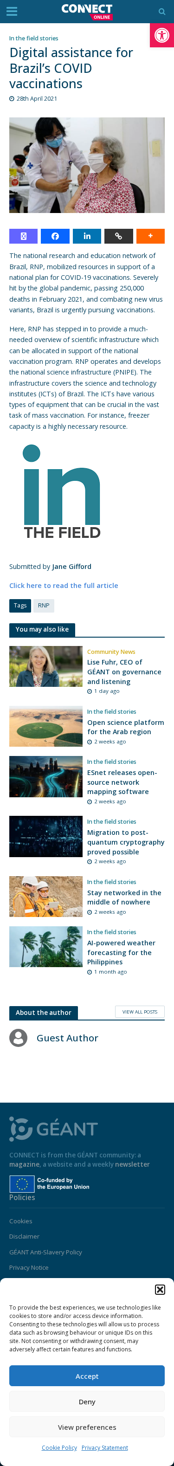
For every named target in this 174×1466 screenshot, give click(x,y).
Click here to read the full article (63, 585)
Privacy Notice (29, 1267)
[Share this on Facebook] (55, 236)
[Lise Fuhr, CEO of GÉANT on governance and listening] (46, 665)
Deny (87, 1401)
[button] (162, 35)
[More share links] (150, 236)
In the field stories (33, 38)
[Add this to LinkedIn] (87, 236)
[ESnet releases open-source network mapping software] (46, 775)
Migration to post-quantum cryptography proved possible (126, 842)
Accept (87, 1376)
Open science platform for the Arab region (125, 727)
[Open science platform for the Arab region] (46, 725)
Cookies (20, 1221)
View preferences (87, 1427)
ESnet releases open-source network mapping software (122, 782)
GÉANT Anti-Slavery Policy (45, 1252)
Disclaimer (24, 1236)
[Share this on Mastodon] (23, 236)
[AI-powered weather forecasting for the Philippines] (46, 945)
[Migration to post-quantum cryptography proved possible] (46, 835)
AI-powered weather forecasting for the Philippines (121, 952)
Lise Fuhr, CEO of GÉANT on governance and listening (124, 671)
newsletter (132, 1164)
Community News (111, 652)
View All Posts (139, 1011)
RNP (44, 605)
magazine (24, 1164)
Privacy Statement (105, 1448)
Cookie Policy (59, 1448)
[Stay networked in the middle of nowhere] (46, 895)
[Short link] (118, 236)
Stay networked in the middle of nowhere (124, 897)
